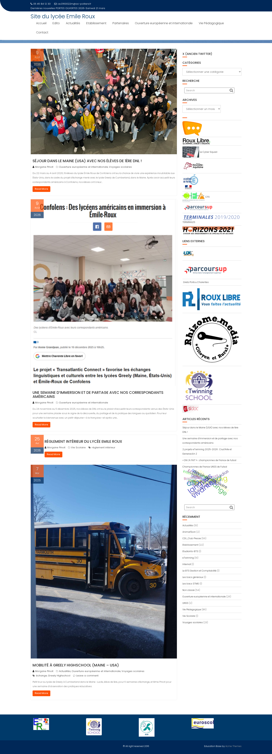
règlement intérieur (103, 447)
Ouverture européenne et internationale (164, 23)
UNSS (185, 603)
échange (41, 675)
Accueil (41, 23)
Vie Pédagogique (211, 23)
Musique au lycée (66, 8)
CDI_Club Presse (191, 538)
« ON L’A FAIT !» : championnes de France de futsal (209, 460)
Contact (42, 32)
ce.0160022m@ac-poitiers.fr (74, 4)
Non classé (188, 590)
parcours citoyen (205, 480)
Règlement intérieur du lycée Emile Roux (83, 441)
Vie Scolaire (78, 447)
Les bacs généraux (192, 577)
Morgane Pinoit (44, 167)
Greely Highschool (59, 675)
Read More (41, 189)
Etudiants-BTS (190, 551)
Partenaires (121, 23)
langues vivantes (202, 486)
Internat (186, 564)
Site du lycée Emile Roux (63, 16)
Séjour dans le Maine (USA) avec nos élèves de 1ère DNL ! (87, 160)
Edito (56, 23)
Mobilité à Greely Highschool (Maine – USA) (76, 665)
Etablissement (96, 23)
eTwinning (188, 557)
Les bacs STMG (190, 583)
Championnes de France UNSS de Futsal (204, 466)
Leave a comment (87, 675)
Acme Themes (233, 746)
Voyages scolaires (120, 167)
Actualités (73, 23)
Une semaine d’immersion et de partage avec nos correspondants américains (98, 394)
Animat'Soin (189, 531)
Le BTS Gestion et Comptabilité (199, 570)
